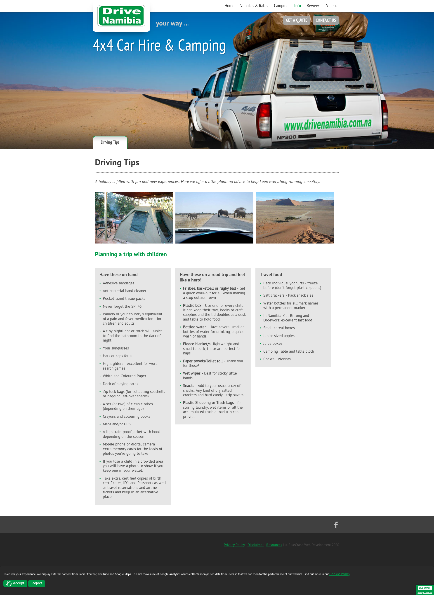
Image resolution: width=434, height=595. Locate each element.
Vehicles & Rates (254, 6)
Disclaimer (256, 545)
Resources (274, 545)
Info (297, 6)
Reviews (313, 6)
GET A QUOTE (296, 20)
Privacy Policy (234, 545)
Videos (331, 6)
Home (229, 6)
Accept (18, 583)
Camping (281, 6)
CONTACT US (326, 20)
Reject (36, 583)
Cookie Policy (339, 574)
